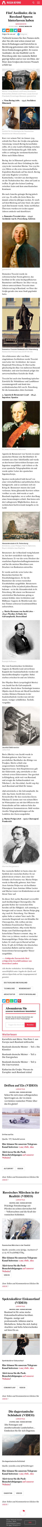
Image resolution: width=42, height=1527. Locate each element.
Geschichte (21, 24)
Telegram (23, 34)
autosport (8, 1169)
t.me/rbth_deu (26, 1147)
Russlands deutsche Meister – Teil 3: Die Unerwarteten (19, 1063)
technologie (9, 988)
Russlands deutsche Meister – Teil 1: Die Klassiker (21, 1048)
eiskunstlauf (10, 1388)
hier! (10, 1525)
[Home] (3, 2)
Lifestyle (20, 1089)
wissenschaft (25, 988)
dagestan (8, 1493)
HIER (4, 1180)
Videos (20, 1169)
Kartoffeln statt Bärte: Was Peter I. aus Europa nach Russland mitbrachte (20, 1040)
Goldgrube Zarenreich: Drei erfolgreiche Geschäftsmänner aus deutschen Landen (17, 961)
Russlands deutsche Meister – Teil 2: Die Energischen (19, 1055)
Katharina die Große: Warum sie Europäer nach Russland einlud (17, 1071)
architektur (9, 994)
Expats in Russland (27, 994)
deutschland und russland (15, 983)
